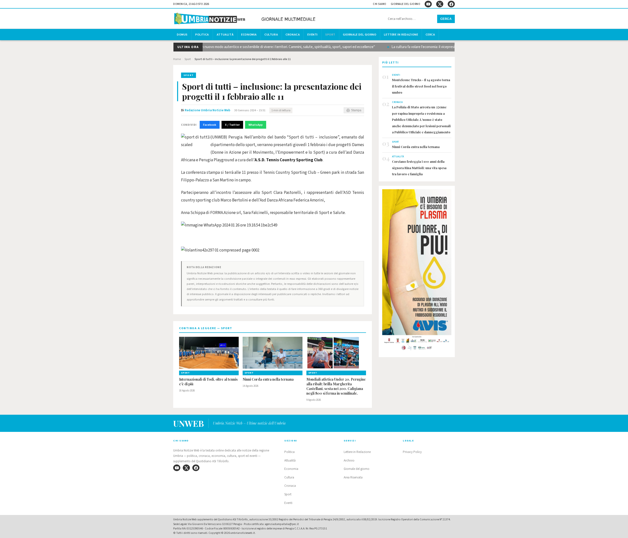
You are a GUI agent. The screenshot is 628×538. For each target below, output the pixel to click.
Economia (249, 34)
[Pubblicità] (416, 271)
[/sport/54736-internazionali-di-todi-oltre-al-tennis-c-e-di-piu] (209, 353)
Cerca (446, 19)
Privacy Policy (412, 452)
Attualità (225, 34)
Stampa (356, 110)
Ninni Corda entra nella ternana (268, 379)
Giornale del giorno (405, 4)
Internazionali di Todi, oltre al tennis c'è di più (208, 381)
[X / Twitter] (439, 4)
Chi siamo (379, 4)
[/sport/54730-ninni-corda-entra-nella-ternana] (272, 353)
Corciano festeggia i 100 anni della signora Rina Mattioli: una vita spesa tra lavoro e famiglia (419, 167)
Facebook (209, 125)
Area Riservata (353, 477)
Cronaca (293, 34)
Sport (330, 34)
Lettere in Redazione (401, 34)
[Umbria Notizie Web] (245, 19)
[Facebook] (451, 4)
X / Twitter (232, 125)
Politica (202, 34)
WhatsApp (256, 125)
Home (177, 59)
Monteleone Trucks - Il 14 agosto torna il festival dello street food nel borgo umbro (421, 86)
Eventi (312, 34)
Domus (182, 34)
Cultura (271, 34)
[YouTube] (428, 4)
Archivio (349, 460)
